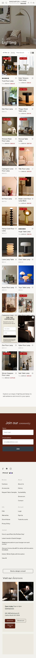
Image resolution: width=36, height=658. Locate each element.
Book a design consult (18, 571)
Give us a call (10, 625)
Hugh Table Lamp (25, 231)
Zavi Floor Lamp (7, 345)
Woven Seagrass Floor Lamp (7, 374)
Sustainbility (22, 492)
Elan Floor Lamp (7, 109)
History (20, 488)
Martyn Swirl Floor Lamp (8, 230)
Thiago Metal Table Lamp (23, 110)
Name (4, 428)
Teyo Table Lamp (24, 287)
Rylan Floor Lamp (24, 345)
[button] (3, 3)
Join (18, 449)
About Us (21, 484)
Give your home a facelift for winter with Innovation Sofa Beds (17, 549)
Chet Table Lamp (24, 259)
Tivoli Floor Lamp (8, 81)
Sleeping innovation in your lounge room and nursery (15, 543)
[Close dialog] (33, 317)
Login (20, 511)
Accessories (5, 488)
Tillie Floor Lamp (24, 169)
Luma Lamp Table (8, 259)
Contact (20, 500)
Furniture (4, 484)
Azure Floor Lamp (8, 287)
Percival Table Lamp (23, 140)
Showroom (21, 496)
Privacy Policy (6, 523)
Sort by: (13, 53)
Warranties (5, 515)
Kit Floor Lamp (7, 199)
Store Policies (6, 519)
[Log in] (28, 3)
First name (5, 326)
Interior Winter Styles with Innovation (13, 554)
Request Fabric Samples (9, 492)
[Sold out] (32, 169)
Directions (10, 620)
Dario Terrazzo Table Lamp (23, 79)
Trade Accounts (23, 519)
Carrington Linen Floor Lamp (7, 170)
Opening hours (9, 608)
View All (4, 558)
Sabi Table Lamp (24, 373)
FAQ (3, 511)
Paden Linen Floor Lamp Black (25, 200)
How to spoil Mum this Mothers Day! (13, 534)
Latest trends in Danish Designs (11, 538)
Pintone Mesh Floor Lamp (7, 140)
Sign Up (20, 515)
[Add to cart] (16, 78)
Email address (6, 438)
